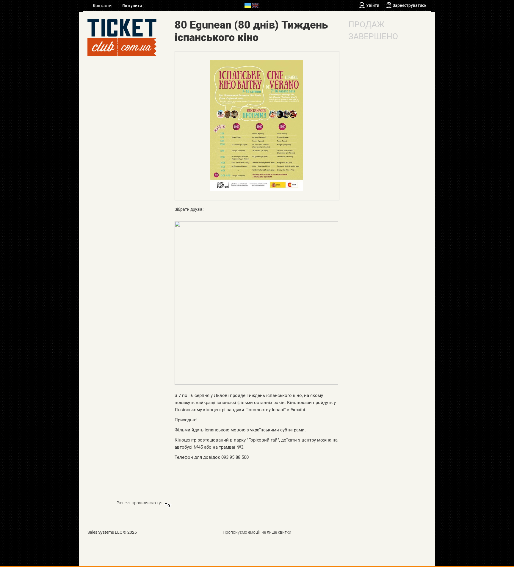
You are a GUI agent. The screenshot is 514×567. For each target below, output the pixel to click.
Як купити (132, 5)
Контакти (102, 5)
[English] (255, 5)
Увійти (372, 5)
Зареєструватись (410, 5)
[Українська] (248, 5)
